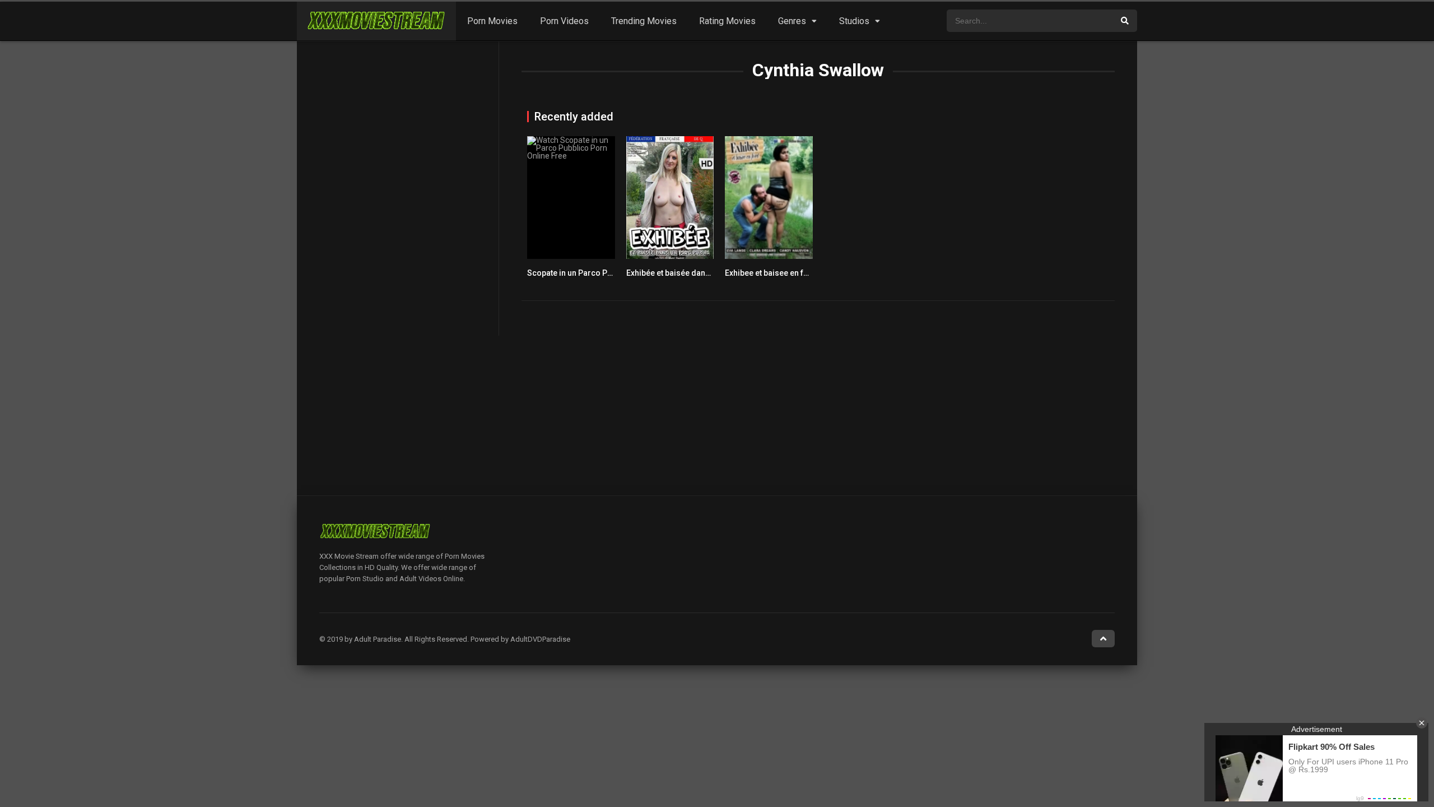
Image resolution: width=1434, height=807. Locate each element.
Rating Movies (727, 21)
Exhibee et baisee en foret (771, 272)
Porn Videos (564, 21)
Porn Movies (492, 21)
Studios (854, 21)
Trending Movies (644, 21)
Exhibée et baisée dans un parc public (694, 272)
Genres (792, 21)
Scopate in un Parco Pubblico (581, 272)
